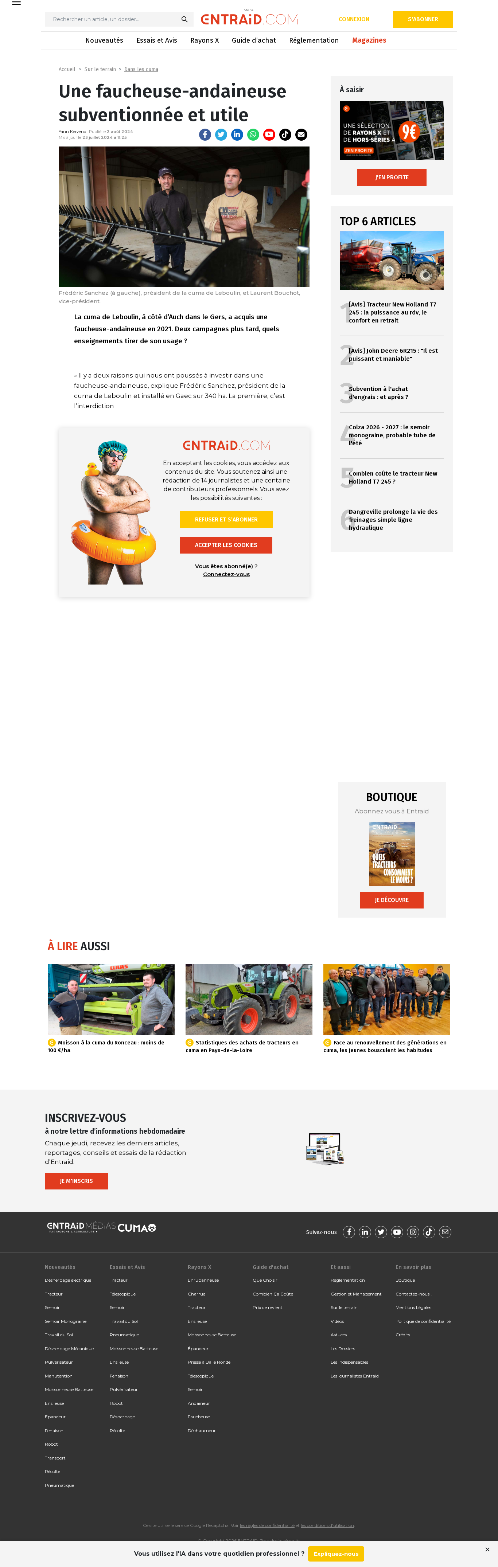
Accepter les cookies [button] (226, 545)
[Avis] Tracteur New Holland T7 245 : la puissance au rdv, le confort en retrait (392, 312)
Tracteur (54, 1294)
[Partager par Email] (301, 135)
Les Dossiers (343, 1348)
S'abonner (423, 19)
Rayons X (204, 40)
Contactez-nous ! (414, 1294)
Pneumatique (59, 1485)
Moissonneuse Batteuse (69, 1389)
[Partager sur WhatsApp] (253, 135)
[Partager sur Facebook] (205, 135)
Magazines (369, 40)
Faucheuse (199, 1416)
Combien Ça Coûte (273, 1294)
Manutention (59, 1376)
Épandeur (55, 1416)
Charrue (196, 1294)
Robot (51, 1444)
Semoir (52, 1307)
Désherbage (122, 1416)
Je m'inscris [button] (76, 1180)
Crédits (403, 1334)
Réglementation (314, 40)
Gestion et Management (356, 1294)
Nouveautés (104, 40)
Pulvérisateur (59, 1362)
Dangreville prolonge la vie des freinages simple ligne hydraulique (393, 520)
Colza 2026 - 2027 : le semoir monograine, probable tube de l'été (392, 435)
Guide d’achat (254, 40)
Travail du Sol (59, 1334)
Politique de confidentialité (423, 1321)
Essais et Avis (156, 40)
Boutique (405, 1280)
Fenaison (54, 1430)
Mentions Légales (413, 1307)
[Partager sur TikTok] (285, 135)
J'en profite (392, 177)
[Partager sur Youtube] (269, 135)
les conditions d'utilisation (327, 1525)
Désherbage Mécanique (69, 1348)
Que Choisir (265, 1280)
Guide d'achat (270, 1267)
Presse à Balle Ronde (209, 1362)
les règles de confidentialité (267, 1525)
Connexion (354, 19)
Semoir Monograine (65, 1321)
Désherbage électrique (68, 1280)
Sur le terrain (100, 69)
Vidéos (337, 1321)
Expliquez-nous (336, 1553)
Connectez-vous (226, 574)
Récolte (52, 1471)
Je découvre (392, 899)
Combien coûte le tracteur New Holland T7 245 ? (393, 477)
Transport (55, 1458)
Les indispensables (349, 1362)
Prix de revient (268, 1307)
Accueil (67, 69)
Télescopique (123, 1294)
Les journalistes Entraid (355, 1376)
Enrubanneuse (203, 1280)
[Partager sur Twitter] (221, 135)
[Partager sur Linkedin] (237, 135)
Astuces (339, 1334)
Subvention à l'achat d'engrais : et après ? (378, 393)
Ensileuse (54, 1403)
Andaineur (199, 1403)
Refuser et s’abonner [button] (226, 519)
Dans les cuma (141, 69)
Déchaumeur (202, 1430)
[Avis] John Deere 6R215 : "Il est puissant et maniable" (393, 355)
